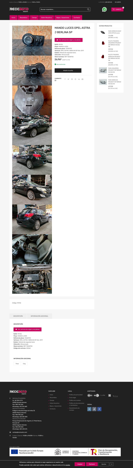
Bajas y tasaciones (62, 17)
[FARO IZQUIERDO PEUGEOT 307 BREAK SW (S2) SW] (103, 70)
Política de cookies (75, 400)
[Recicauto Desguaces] (18, 9)
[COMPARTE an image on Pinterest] (75, 79)
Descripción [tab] (18, 316)
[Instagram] (89, 409)
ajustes (67, 465)
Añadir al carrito (68, 70)
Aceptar (80, 464)
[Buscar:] (65, 9)
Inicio (13, 17)
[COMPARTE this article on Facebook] (64, 79)
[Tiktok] (94, 409)
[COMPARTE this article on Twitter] (68, 79)
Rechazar (92, 464)
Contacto (77, 17)
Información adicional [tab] (39, 316)
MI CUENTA (118, 2)
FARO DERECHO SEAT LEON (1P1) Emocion (114, 32)
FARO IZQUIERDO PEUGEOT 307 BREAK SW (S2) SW (114, 70)
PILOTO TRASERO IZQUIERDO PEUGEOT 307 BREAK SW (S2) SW (114, 43)
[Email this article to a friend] (82, 79)
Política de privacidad (75, 395)
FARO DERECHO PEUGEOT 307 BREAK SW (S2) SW (114, 81)
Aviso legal (72, 397)
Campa (34, 17)
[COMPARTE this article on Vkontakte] (78, 79)
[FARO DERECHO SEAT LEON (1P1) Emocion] (103, 32)
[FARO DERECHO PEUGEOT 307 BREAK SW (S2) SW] (103, 82)
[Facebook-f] (99, 409)
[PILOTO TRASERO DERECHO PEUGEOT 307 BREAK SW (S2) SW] (103, 56)
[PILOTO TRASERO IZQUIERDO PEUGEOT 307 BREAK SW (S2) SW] (103, 43)
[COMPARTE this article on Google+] (71, 79)
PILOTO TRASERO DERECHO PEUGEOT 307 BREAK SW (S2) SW (114, 57)
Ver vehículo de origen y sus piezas (70, 40)
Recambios (23, 17)
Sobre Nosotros (46, 17)
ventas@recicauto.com (19, 432)
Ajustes (103, 464)
